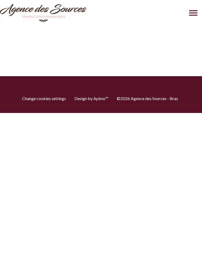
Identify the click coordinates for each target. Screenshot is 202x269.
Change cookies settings (44, 98)
